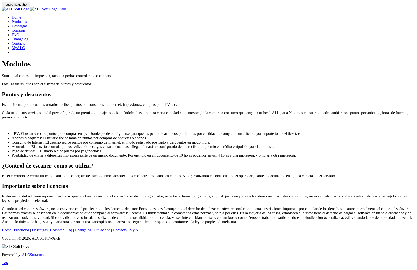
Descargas (19, 26)
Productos (19, 22)
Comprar (18, 30)
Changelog (20, 39)
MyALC (18, 48)
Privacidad (102, 230)
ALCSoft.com (33, 255)
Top (5, 263)
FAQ (15, 35)
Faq (69, 230)
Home (16, 17)
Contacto (18, 43)
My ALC (136, 230)
